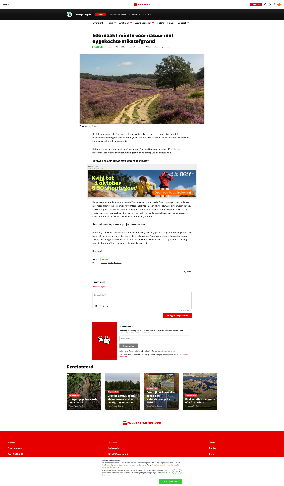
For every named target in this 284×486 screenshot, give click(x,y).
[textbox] (142, 298)
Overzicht (98, 22)
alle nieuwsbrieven (167, 351)
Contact (182, 22)
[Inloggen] (274, 4)
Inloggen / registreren (177, 315)
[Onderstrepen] (104, 306)
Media (109, 22)
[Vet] (96, 306)
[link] (104, 263)
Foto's (160, 22)
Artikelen (124, 22)
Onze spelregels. (99, 286)
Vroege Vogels (83, 14)
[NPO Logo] (279, 4)
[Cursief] (100, 306)
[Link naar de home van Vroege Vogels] (69, 14)
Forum (170, 22)
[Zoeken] (265, 4)
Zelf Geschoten (143, 22)
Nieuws (109, 47)
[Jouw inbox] (269, 4)
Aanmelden (128, 346)
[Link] (107, 306)
